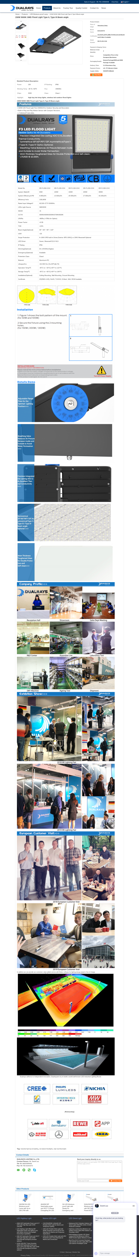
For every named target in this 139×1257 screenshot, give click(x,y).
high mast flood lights (60, 1149)
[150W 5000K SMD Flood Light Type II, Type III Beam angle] (21, 27)
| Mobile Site (76, 1252)
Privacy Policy (25, 1255)
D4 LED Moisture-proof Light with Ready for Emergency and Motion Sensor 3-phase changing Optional (68, 1210)
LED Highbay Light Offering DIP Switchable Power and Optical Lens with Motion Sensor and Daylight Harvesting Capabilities (27, 1231)
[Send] (133, 1253)
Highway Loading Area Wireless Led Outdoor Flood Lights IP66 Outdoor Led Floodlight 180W (80, 1230)
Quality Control (81, 8)
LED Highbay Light (24, 1218)
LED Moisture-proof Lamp (39, 14)
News (103, 8)
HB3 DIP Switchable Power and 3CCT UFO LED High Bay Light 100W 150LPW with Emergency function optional (28, 1238)
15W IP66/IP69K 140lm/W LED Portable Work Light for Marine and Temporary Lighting (53, 1225)
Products (47, 8)
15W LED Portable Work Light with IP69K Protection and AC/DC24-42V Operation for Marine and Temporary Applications (53, 1231)
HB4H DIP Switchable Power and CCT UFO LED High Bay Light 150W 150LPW (28, 1225)
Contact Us (94, 8)
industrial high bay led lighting (29, 1149)
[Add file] (96, 1253)
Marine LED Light (49, 1218)
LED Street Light (75, 1218)
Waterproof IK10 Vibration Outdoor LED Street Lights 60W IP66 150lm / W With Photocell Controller (80, 1225)
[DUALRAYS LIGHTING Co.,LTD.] (22, 8)
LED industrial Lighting (88, 1077)
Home (38, 8)
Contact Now (117, 1181)
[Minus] (133, 1206)
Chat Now (115, 2)
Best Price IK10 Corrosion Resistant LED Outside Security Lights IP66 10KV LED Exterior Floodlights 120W (80, 1241)
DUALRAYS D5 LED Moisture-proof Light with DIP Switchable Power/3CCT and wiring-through (91, 1208)
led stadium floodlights (46, 1149)
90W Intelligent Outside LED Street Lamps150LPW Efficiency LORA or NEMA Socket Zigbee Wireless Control (80, 1236)
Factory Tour (68, 8)
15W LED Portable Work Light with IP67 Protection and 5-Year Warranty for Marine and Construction (54, 1237)
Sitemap (68, 1252)
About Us (56, 8)
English (125, 2)
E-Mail (62, 1252)
